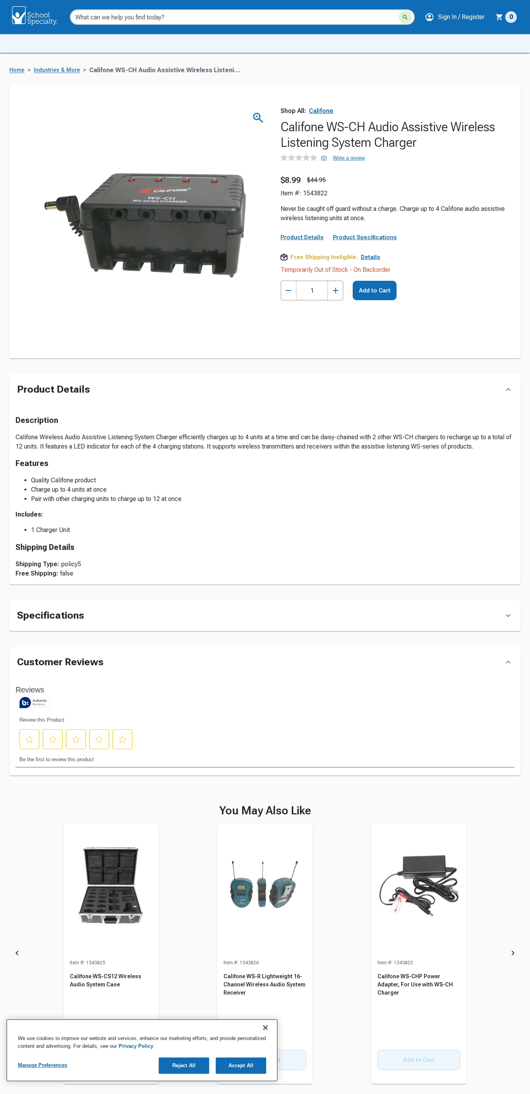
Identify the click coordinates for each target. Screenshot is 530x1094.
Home (16, 70)
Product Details (302, 237)
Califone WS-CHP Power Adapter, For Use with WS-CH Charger (415, 984)
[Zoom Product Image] (258, 117)
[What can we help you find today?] (405, 17)
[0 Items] (499, 17)
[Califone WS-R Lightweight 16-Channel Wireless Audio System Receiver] (264, 891)
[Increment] (335, 291)
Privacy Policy (136, 1046)
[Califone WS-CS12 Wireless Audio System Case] (111, 891)
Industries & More (57, 70)
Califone (321, 111)
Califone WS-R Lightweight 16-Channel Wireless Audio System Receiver (264, 984)
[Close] (265, 1027)
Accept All (241, 1065)
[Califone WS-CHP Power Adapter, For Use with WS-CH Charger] (419, 891)
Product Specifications (365, 237)
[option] (111, 954)
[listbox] (265, 954)
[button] (455, 17)
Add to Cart (374, 290)
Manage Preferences (42, 1065)
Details (370, 257)
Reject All (184, 1065)
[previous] (17, 954)
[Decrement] (288, 291)
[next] (513, 954)
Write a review (349, 158)
